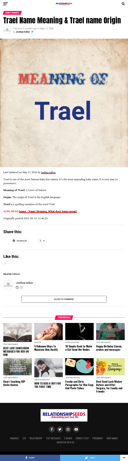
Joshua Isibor (23, 32)
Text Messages (53, 438)
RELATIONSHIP (36, 438)
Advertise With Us (65, 442)
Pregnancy (97, 438)
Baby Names (112, 438)
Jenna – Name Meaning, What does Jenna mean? (48, 211)
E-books (68, 438)
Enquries (14, 438)
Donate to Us (82, 438)
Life (24, 438)
